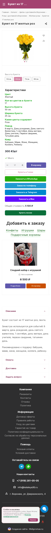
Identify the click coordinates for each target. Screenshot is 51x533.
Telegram (21, 466)
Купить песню (25, 213)
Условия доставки (25, 453)
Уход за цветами (25, 424)
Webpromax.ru (36, 529)
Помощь (25, 444)
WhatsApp (28, 466)
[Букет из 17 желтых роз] (25, 47)
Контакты (25, 398)
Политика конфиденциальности (25, 431)
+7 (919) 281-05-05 (28, 480)
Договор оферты (25, 416)
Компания (25, 389)
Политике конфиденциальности (17, 515)
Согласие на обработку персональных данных (26, 436)
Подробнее (15, 286)
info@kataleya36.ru (28, 487)
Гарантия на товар (25, 428)
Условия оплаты (25, 449)
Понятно (33, 520)
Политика (25, 405)
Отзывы (25, 401)
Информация (25, 411)
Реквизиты (26, 394)
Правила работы (25, 420)
